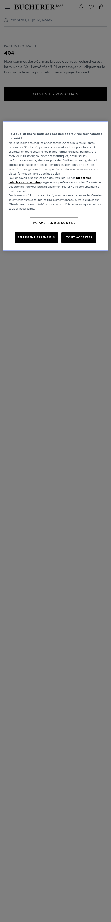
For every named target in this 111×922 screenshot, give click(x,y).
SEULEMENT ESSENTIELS (36, 237)
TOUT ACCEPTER (79, 237)
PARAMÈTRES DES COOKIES (54, 222)
